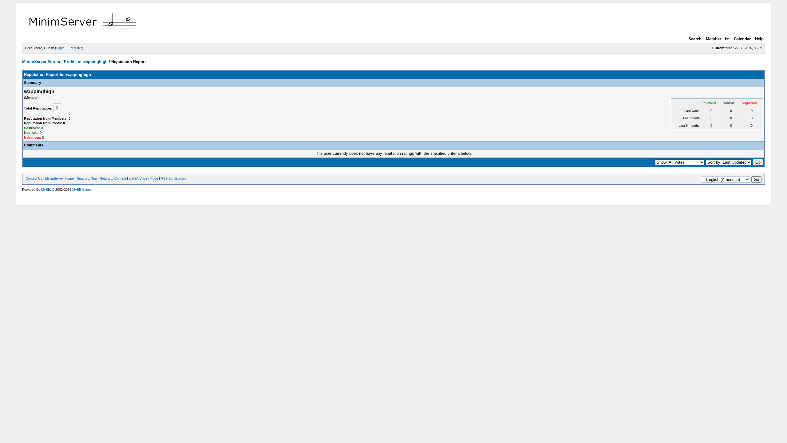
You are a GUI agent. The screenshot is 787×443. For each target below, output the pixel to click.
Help (759, 39)
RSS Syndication (173, 178)
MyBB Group (82, 189)
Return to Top (87, 178)
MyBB (45, 189)
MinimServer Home (59, 178)
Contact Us (34, 178)
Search (695, 39)
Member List (718, 39)
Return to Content (113, 178)
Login (60, 48)
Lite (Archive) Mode (143, 178)
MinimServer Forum (41, 61)
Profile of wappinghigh (86, 61)
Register (75, 48)
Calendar (742, 39)
